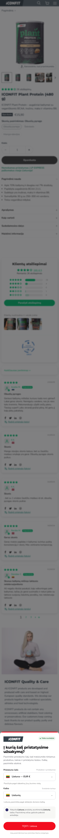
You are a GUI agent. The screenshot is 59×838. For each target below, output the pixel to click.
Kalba (6, 788)
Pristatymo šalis (10, 770)
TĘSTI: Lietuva (29, 826)
